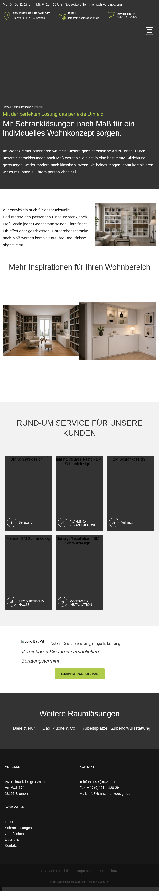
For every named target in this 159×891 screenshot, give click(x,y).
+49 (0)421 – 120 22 (108, 782)
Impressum (85, 871)
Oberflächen (14, 834)
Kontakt (11, 846)
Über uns (12, 840)
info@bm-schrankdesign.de (109, 794)
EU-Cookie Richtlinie (57, 871)
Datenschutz (108, 871)
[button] (149, 31)
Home (9, 822)
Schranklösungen (18, 828)
